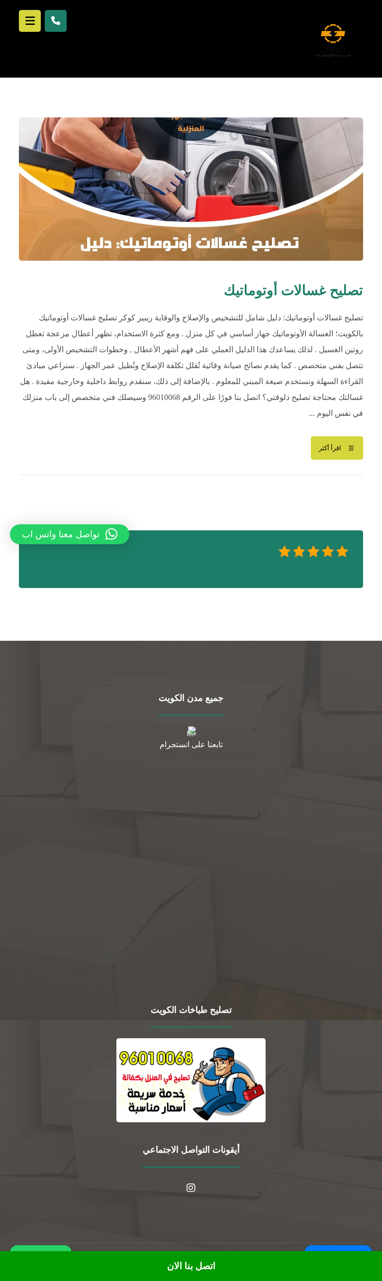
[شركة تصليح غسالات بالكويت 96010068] (333, 40)
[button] (69, 534)
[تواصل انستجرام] (191, 1188)
